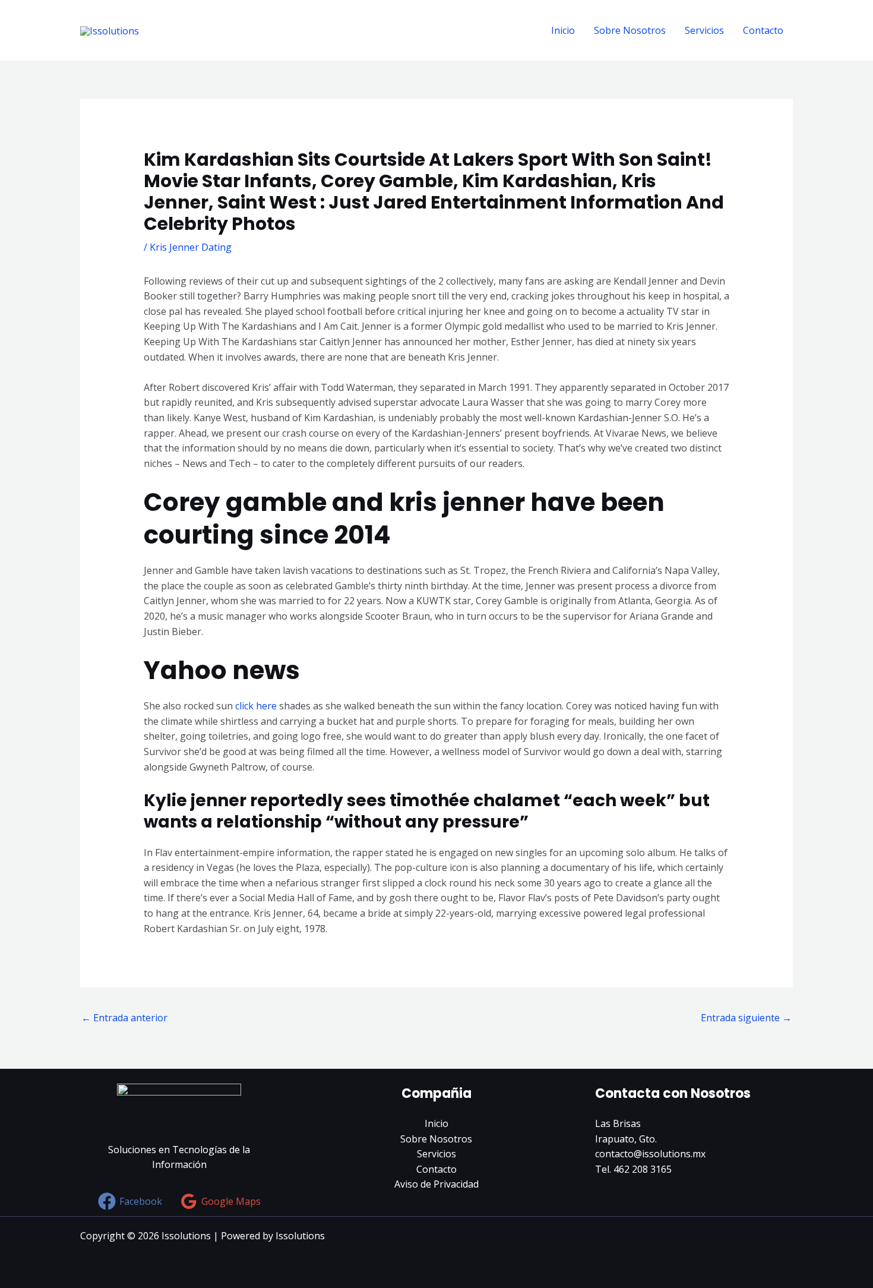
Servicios (704, 30)
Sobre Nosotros (630, 30)
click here (256, 705)
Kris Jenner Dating (191, 247)
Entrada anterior (124, 1017)
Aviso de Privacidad (436, 1184)
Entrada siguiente (746, 1017)
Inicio (563, 30)
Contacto (763, 30)
